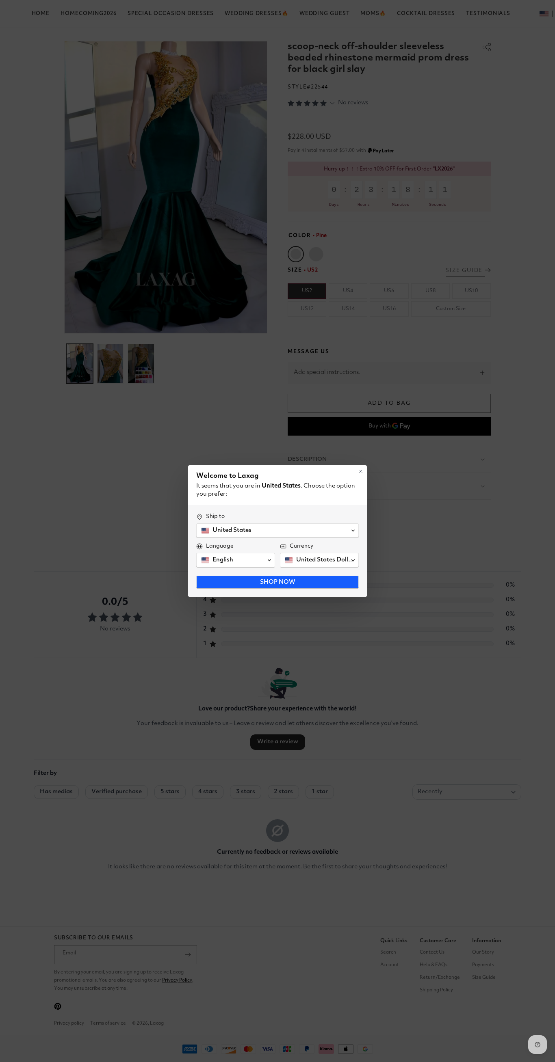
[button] (277, 530)
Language (220, 546)
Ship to (215, 516)
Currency (301, 546)
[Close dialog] (360, 471)
